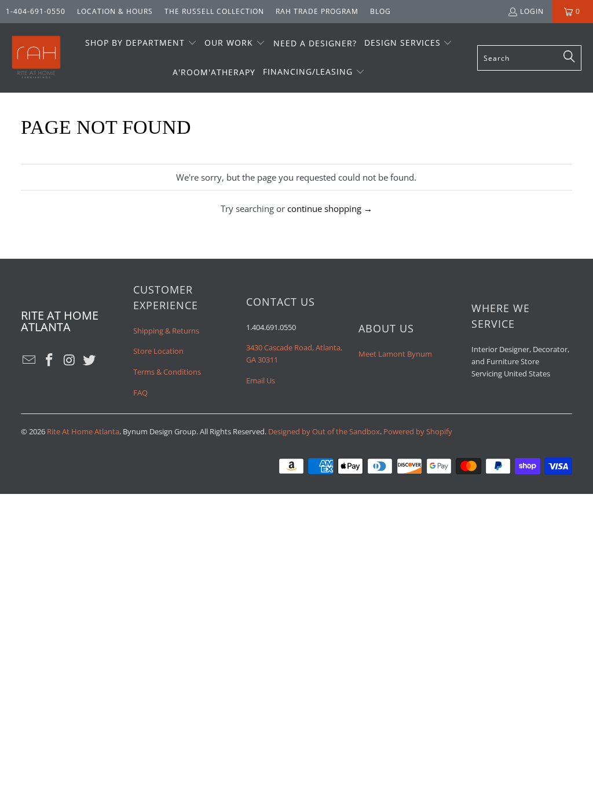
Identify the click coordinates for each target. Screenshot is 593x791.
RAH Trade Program (317, 11)
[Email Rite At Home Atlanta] (29, 360)
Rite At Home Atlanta (83, 431)
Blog (380, 11)
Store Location (158, 351)
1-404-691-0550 (35, 11)
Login (532, 11)
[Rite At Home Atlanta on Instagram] (69, 360)
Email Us (260, 380)
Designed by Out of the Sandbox (324, 431)
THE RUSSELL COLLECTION (214, 11)
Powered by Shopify (417, 431)
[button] (141, 43)
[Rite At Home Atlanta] (36, 57)
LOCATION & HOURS (115, 11)
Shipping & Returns (166, 330)
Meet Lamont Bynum (395, 354)
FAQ (140, 392)
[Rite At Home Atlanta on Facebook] (49, 360)
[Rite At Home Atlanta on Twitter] (89, 360)
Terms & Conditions (167, 372)
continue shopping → (329, 208)
